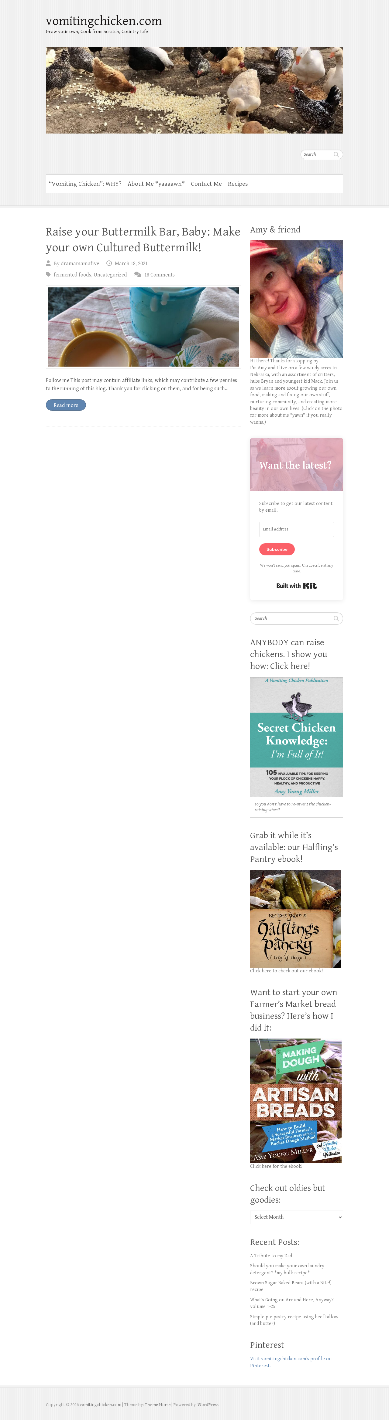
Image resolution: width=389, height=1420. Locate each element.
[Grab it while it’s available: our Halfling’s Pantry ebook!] (295, 873)
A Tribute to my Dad (271, 1256)
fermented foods (72, 275)
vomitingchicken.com (104, 21)
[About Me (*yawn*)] (296, 243)
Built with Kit (297, 585)
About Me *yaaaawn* (156, 184)
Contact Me (206, 184)
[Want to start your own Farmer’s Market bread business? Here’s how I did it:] (296, 1042)
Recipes (238, 184)
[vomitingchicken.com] (194, 86)
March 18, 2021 (131, 263)
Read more (66, 405)
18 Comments (159, 275)
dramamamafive (80, 263)
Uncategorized (110, 275)
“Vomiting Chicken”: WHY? (85, 184)
